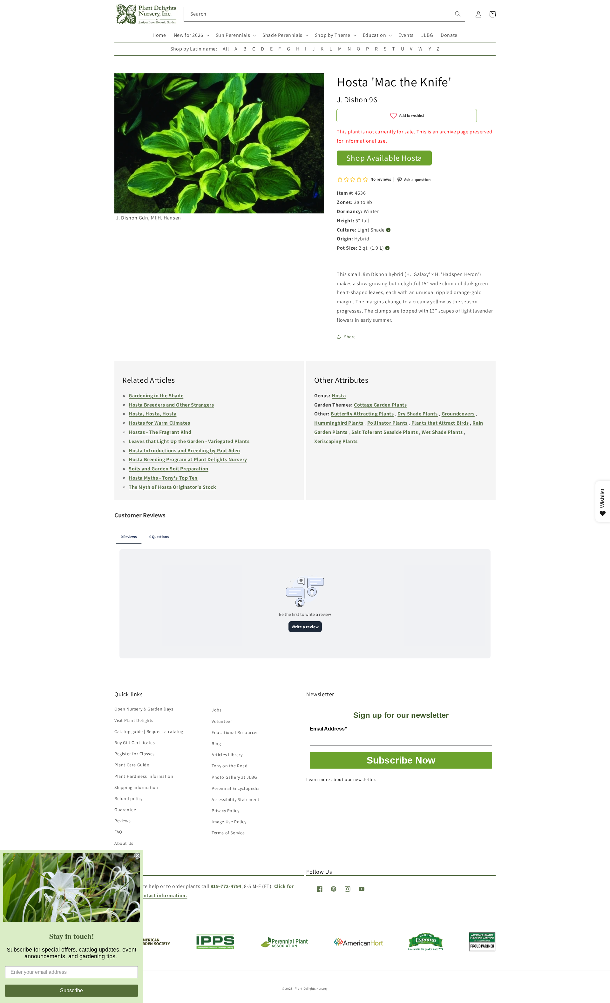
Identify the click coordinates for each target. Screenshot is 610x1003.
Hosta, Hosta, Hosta (152, 413)
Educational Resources (235, 732)
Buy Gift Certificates (134, 742)
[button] (191, 35)
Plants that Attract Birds (440, 423)
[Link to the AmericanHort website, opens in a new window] (358, 943)
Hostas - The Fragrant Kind (160, 432)
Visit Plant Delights (133, 720)
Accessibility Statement (236, 799)
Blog (216, 743)
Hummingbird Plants (338, 423)
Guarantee (125, 809)
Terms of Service (228, 833)
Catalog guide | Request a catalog (148, 731)
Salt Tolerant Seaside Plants (384, 432)
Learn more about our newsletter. (341, 779)
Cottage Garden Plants (380, 404)
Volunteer (222, 721)
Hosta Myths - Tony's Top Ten (163, 478)
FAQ (118, 832)
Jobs (216, 710)
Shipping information (136, 787)
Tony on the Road (230, 766)
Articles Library (227, 754)
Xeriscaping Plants (336, 441)
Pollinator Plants (387, 423)
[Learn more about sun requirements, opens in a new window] (388, 230)
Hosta (339, 395)
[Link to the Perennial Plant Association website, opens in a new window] (284, 946)
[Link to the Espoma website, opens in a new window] (426, 949)
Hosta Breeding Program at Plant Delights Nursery (188, 459)
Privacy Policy (225, 810)
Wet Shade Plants (442, 432)
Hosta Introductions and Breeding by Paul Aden (184, 450)
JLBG (427, 35)
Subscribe (71, 990)
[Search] (458, 14)
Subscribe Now (401, 760)
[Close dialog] (137, 855)
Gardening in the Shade (156, 395)
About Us (123, 843)
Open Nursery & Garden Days (143, 709)
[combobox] (324, 14)
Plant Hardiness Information (143, 776)
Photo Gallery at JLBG (234, 777)
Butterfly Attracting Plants (362, 413)
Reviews (122, 821)
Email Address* (328, 728)
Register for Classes (134, 754)
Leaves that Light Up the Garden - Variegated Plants (189, 441)
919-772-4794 (226, 886)
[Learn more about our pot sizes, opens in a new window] (387, 248)
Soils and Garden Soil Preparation (168, 468)
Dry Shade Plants (417, 413)
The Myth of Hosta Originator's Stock (172, 487)
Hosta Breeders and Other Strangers (171, 404)
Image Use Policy (229, 822)
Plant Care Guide (131, 765)
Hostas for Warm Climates (159, 423)
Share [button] (350, 337)
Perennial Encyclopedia (236, 788)
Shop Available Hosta (384, 157)
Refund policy (128, 798)
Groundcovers (458, 413)
